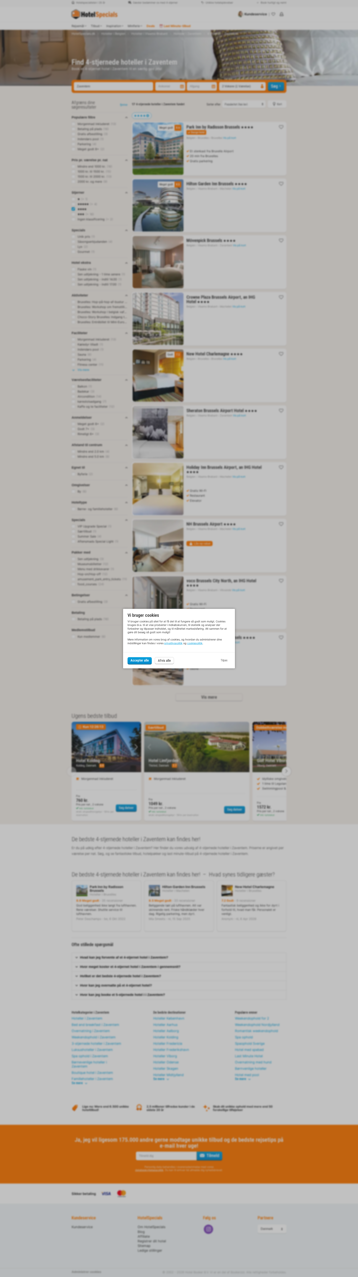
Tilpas (224, 660)
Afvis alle (164, 660)
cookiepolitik (194, 643)
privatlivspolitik (173, 643)
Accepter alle (140, 660)
